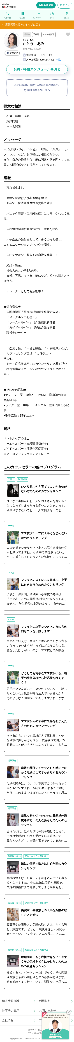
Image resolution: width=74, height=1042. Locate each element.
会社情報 (7, 1020)
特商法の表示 (10, 1010)
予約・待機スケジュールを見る (37, 69)
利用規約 (44, 1000)
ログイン (65, 5)
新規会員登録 (46, 5)
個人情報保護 (10, 1000)
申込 (58, 59)
